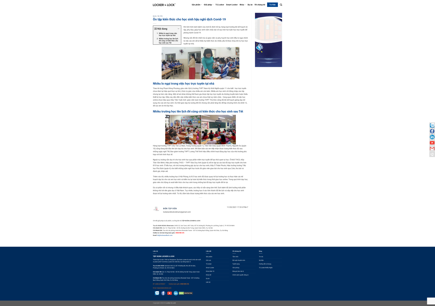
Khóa (242, 5)
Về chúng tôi (260, 5)
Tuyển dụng (236, 264)
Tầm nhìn (235, 256)
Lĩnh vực (208, 260)
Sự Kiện (261, 260)
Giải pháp (208, 5)
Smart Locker (232, 5)
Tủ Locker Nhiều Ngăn (266, 267)
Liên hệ (208, 282)
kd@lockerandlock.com (164, 235)
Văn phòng (235, 267)
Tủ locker (208, 264)
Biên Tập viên (170, 208)
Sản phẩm (196, 5)
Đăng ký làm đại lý (238, 271)
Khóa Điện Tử (210, 271)
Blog (154, 16)
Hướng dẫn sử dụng (265, 264)
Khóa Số (208, 275)
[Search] (281, 4)
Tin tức (160, 16)
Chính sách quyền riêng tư (240, 275)
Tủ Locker (219, 5)
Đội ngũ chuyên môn (238, 260)
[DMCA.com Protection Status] (185, 293)
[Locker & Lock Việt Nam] (164, 4)
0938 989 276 (184, 284)
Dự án (250, 5)
